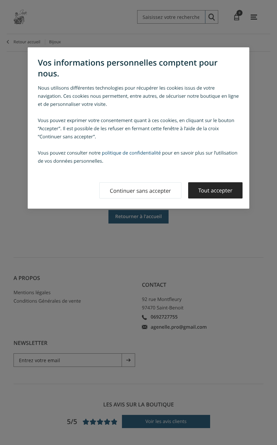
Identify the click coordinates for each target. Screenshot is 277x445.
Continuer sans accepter (140, 190)
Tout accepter (215, 190)
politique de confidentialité (131, 153)
